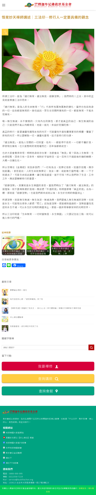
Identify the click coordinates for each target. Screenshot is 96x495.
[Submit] (91, 347)
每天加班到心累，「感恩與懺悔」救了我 (26, 299)
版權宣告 (82, 488)
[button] (4, 5)
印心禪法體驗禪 (16, 317)
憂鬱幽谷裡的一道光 (18, 290)
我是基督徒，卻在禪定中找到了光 (24, 326)
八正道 (77, 96)
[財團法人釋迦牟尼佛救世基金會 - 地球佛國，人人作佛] (48, 5)
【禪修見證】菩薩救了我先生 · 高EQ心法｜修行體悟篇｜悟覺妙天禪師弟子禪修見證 (45, 308)
